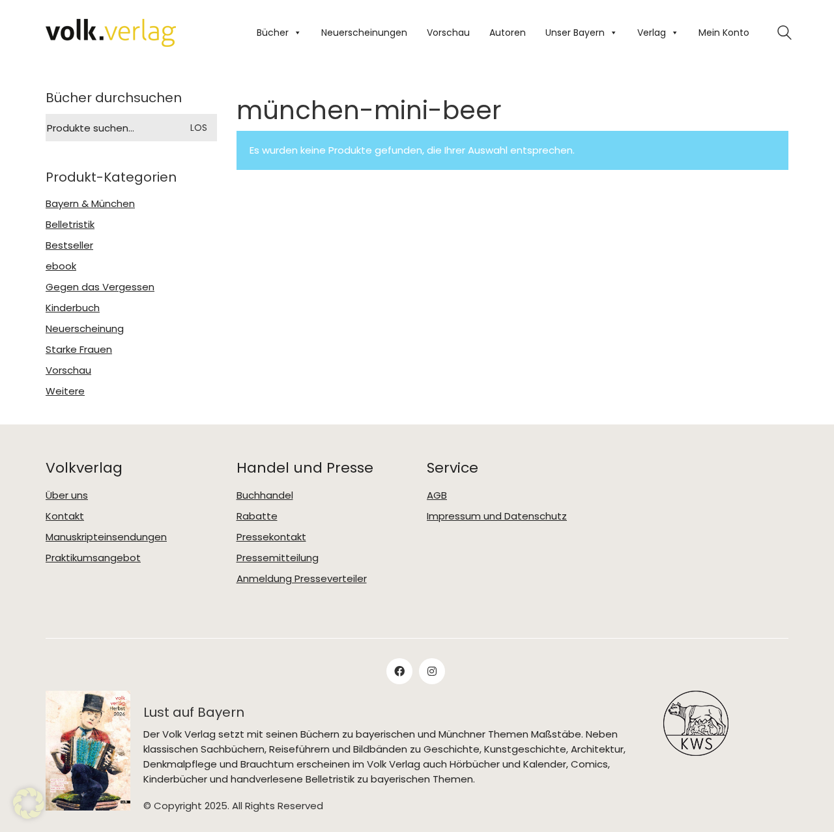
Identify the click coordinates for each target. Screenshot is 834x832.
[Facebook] (399, 671)
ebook (61, 266)
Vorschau (448, 32)
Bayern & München (90, 203)
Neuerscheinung (85, 328)
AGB (437, 495)
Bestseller (69, 245)
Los (198, 127)
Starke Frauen (79, 349)
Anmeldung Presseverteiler (302, 578)
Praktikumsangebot (93, 557)
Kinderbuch (73, 307)
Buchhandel (265, 495)
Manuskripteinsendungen (106, 537)
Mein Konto (723, 32)
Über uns (67, 495)
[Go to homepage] (111, 33)
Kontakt (65, 516)
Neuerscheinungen (364, 32)
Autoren (507, 32)
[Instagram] (432, 671)
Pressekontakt (271, 537)
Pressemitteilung (278, 557)
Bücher (273, 32)
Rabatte (257, 516)
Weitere (65, 391)
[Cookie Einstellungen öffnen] (28, 803)
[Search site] (784, 34)
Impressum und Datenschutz (497, 516)
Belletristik (70, 224)
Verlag (651, 32)
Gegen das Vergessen (100, 287)
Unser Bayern (575, 32)
